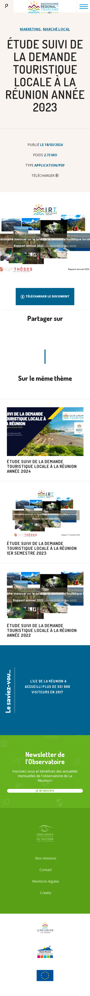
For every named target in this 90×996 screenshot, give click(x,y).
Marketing (30, 29)
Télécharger (43, 175)
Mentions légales (45, 881)
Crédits (45, 893)
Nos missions (45, 858)
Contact (46, 869)
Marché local (56, 29)
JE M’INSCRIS (45, 790)
